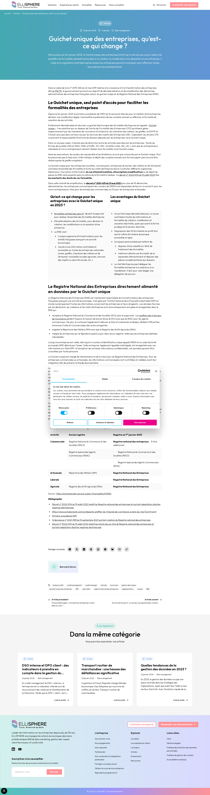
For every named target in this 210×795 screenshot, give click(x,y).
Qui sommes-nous (102, 739)
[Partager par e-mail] (119, 549)
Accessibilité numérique (176, 759)
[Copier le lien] (126, 549)
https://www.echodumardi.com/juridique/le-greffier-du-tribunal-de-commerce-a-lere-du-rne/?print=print (104, 511)
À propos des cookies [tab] (141, 379)
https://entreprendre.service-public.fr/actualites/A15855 (83, 493)
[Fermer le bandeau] (156, 371)
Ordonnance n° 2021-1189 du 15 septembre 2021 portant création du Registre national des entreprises (101, 520)
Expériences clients (69, 5)
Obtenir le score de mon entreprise (109, 768)
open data (86, 589)
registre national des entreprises (106, 589)
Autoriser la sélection (105, 423)
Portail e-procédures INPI (64, 515)
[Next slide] (187, 711)
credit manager (91, 585)
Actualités (87, 5)
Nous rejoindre (101, 747)
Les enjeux (135, 747)
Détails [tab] (105, 379)
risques (140, 589)
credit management (74, 585)
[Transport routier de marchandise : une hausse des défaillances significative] (105, 679)
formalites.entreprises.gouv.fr (69, 213)
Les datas (135, 739)
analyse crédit (58, 585)
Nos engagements (102, 743)
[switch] (91, 413)
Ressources (100, 5)
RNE (147, 589)
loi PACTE (57, 91)
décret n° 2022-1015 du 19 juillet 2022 (137, 175)
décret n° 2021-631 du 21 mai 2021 (103, 183)
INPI (77, 589)
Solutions (52, 5)
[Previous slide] (23, 711)
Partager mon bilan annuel (106, 764)
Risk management (122, 30)
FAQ (169, 739)
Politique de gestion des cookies (180, 755)
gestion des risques (129, 585)
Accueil (7, 13)
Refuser (70, 423)
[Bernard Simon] (63, 567)
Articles (16, 13)
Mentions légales (174, 743)
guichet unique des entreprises (60, 589)
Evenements (136, 756)
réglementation (127, 589)
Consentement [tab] (68, 379)
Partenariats (100, 752)
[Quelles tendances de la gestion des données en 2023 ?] (164, 679)
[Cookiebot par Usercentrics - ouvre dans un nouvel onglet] (139, 371)
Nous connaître (116, 5)
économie (114, 585)
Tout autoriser (140, 423)
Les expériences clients (140, 743)
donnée (104, 585)
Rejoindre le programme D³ (106, 772)
